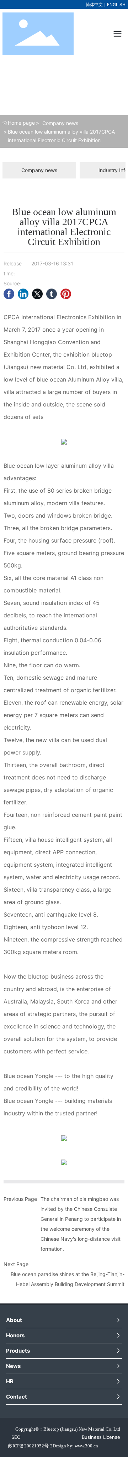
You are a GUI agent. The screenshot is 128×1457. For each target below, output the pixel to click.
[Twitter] (37, 294)
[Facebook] (9, 294)
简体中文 (94, 4)
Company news (60, 123)
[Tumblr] (51, 294)
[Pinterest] (65, 294)
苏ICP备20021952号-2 (30, 1445)
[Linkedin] (23, 294)
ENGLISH (116, 4)
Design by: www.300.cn (75, 1445)
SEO (16, 1437)
